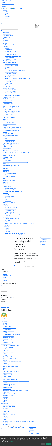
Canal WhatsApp (7, 389)
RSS (4, 402)
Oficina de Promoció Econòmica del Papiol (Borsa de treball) (18, 421)
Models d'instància (8, 342)
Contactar (3, 6)
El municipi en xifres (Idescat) (10, 357)
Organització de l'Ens (8, 331)
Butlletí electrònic (7, 387)
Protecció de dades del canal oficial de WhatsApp (15, 390)
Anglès (7, 15)
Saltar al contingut (7, 2)
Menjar (5, 368)
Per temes (3, 410)
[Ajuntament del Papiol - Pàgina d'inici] (9, 26)
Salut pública (6, 422)
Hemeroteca (6, 392)
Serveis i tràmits (5, 333)
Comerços (5, 353)
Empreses (5, 360)
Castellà (7, 13)
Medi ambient (6, 418)
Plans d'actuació (7, 326)
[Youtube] (15, 8)
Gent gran (5, 416)
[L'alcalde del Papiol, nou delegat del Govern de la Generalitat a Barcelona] (45, 241)
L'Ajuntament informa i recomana (11, 394)
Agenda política (7, 275)
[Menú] (1, 31)
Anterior (3, 307)
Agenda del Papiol (7, 386)
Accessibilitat (32, 427)
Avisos (4, 277)
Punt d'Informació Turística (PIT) (11, 371)
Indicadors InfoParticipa (9, 406)
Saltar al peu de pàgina (8, 4)
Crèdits (31, 428)
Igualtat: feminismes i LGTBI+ (10, 414)
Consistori (5, 325)
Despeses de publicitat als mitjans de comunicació (16, 381)
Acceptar (48, 444)
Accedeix (3, 292)
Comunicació (4, 378)
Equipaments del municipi (9, 358)
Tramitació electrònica (8, 336)
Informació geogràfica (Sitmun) (11, 366)
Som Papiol (6, 398)
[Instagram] (21, 8)
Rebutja (43, 444)
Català (6, 11)
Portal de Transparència (9, 405)
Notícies (5, 279)
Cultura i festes (7, 411)
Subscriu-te (4, 319)
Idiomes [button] (5, 10)
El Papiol (5, 355)
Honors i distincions (8, 365)
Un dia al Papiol (7, 349)
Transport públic (7, 376)
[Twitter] (3, 8)
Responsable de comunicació (10, 379)
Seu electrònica (7, 329)
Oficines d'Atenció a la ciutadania (11, 334)
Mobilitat (5, 419)
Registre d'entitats (7, 373)
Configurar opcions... (5, 444)
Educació (5, 413)
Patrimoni (5, 369)
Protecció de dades (34, 433)
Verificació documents (8, 337)
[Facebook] (9, 8)
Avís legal (31, 430)
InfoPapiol (5, 397)
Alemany (7, 16)
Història (5, 363)
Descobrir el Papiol (5, 344)
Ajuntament (4, 321)
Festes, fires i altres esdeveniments (12, 361)
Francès (7, 18)
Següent (7, 307)
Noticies (5, 382)
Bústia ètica (6, 408)
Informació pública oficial (9, 328)
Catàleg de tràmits (7, 339)
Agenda (5, 274)
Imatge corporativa (8, 395)
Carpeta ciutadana (7, 341)
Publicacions (6, 280)
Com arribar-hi (6, 350)
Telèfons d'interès (7, 374)
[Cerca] (36, 27)
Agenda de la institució (9, 384)
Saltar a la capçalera (7, 1)
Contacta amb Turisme (9, 352)
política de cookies (14, 441)
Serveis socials (6, 424)
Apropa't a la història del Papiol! (11, 345)
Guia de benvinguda (8, 347)
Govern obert (4, 403)
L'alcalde (5, 323)
